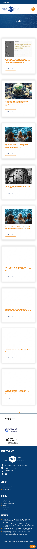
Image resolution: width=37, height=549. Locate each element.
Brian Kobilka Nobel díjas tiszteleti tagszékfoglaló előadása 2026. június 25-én (18, 269)
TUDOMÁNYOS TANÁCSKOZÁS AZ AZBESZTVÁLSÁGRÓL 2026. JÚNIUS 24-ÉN (18, 310)
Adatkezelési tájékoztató (10, 486)
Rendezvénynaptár (8, 503)
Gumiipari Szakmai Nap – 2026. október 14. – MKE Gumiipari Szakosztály (17, 187)
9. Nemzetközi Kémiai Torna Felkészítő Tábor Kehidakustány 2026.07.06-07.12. (17, 227)
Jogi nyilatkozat (7, 489)
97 (20, 413)
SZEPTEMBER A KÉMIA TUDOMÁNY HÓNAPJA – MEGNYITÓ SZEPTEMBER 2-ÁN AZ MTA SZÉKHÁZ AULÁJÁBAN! (18, 61)
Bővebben (10, 68)
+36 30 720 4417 (8, 471)
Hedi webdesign (20, 543)
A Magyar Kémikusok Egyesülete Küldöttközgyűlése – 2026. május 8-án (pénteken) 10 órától (17, 391)
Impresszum (6, 487)
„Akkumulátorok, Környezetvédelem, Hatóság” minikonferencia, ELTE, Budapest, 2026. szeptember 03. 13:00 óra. (17, 103)
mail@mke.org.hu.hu (10, 468)
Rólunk (5, 500)
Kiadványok (6, 507)
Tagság (5, 508)
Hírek (4, 505)
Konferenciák (6, 502)
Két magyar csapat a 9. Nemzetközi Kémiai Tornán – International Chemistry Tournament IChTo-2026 (17, 146)
